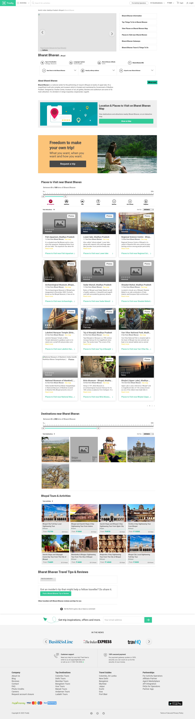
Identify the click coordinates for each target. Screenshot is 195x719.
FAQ (13, 686)
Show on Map (126, 121)
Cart (181, 3)
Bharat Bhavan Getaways (131, 41)
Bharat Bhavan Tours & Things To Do (135, 48)
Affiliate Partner (150, 678)
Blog (14, 678)
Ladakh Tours (61, 694)
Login (191, 3)
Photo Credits (18, 689)
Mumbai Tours (61, 681)
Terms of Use (165, 713)
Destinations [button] (157, 3)
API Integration (149, 684)
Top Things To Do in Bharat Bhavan (134, 22)
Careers (15, 691)
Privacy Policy (178, 713)
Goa (101, 691)
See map (68, 239)
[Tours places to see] (8, 3)
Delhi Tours (60, 678)
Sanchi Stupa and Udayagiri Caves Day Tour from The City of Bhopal (54, 557)
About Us (16, 676)
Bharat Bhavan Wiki (138, 62)
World (40, 10)
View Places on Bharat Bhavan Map (135, 28)
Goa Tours (60, 686)
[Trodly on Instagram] (97, 713)
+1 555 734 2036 (76, 662)
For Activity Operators (139, 3)
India (44, 10)
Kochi (101, 689)
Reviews (15, 681)
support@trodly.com (77, 660)
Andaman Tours (62, 691)
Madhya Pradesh (52, 10)
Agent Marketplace (151, 681)
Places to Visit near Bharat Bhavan (134, 35)
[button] (171, 3)
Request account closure (23, 694)
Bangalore (103, 681)
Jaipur (102, 686)
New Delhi (103, 678)
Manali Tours (61, 689)
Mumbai (102, 684)
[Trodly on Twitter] (103, 713)
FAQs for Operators (151, 686)
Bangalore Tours (62, 684)
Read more (49, 248)
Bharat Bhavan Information (132, 16)
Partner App (148, 689)
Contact (15, 684)
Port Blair (103, 694)
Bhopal (61, 10)
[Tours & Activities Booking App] (140, 703)
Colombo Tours (62, 676)
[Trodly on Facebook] (91, 713)
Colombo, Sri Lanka (107, 676)
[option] (77, 32)
